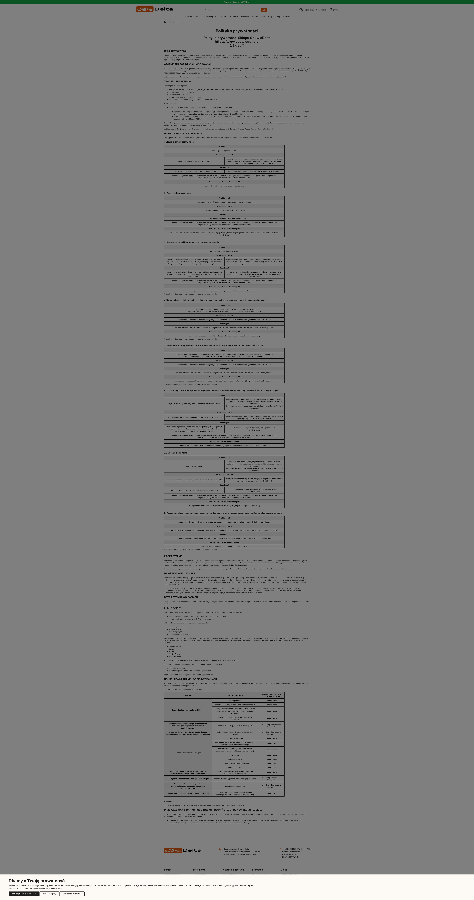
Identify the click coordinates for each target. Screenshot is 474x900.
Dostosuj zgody (49, 894)
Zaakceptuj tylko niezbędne (24, 894)
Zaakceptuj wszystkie (72, 894)
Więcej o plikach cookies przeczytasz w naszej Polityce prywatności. (35, 888)
